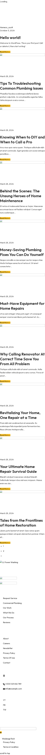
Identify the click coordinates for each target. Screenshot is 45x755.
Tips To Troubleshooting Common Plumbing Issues (21, 86)
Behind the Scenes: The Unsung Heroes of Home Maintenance (20, 196)
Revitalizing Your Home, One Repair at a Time (20, 415)
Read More (4, 52)
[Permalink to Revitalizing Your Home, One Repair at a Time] (22, 393)
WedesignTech (8, 738)
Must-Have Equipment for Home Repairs (22, 306)
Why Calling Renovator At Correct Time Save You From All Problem (22, 359)
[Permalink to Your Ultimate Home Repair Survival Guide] (22, 447)
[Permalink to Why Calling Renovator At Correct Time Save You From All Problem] (22, 334)
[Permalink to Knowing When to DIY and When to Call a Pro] (22, 117)
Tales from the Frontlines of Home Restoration (21, 523)
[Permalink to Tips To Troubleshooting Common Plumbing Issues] (22, 64)
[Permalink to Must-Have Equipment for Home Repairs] (22, 284)
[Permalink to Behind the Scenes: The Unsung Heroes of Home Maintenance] (22, 171)
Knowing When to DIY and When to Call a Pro (22, 139)
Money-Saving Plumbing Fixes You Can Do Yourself (22, 252)
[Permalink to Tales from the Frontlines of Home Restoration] (22, 501)
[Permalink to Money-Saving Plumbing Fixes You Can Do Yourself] (22, 230)
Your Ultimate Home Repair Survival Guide (18, 469)
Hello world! (10, 37)
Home (2, 27)
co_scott (9, 27)
